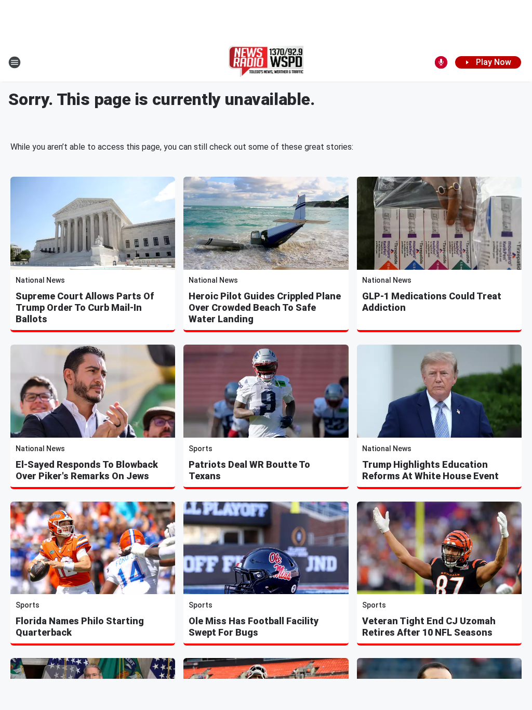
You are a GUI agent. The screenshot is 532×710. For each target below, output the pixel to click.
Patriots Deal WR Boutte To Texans (249, 470)
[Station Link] (266, 62)
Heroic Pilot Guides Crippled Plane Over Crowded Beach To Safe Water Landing (265, 307)
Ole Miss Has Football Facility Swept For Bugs (253, 626)
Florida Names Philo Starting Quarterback (80, 626)
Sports (200, 448)
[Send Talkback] (441, 62)
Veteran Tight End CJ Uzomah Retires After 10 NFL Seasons (429, 626)
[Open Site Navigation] (14, 62)
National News (40, 280)
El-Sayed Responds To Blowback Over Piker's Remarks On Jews (87, 470)
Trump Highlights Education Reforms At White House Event (430, 470)
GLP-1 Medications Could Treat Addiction (431, 302)
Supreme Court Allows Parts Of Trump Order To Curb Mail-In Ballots (85, 307)
